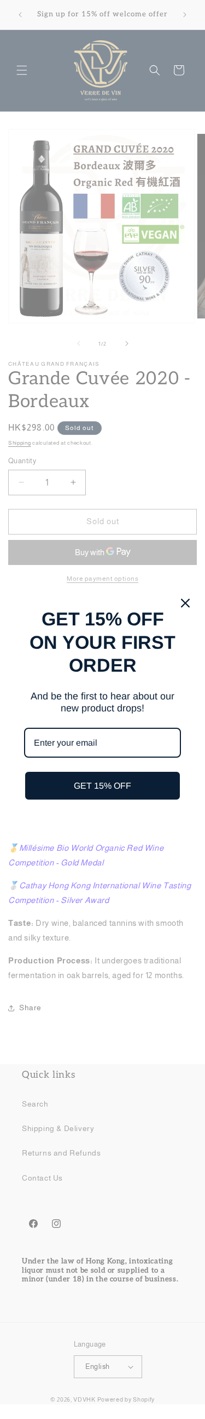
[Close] (185, 603)
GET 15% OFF (102, 785)
